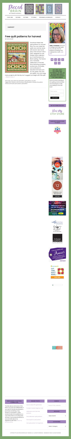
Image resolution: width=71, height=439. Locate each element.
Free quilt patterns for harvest (23, 36)
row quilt (33, 80)
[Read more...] (10, 77)
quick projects (17, 83)
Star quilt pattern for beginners (34, 423)
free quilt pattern (20, 80)
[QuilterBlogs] (57, 347)
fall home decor (20, 82)
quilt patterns (28, 80)
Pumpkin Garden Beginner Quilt (34, 408)
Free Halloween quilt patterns (34, 416)
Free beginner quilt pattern (33, 419)
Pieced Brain (35, 9)
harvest (7, 83)
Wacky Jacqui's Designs (55, 432)
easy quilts (13, 80)
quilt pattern (24, 83)
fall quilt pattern (28, 82)
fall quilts (34, 82)
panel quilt (11, 83)
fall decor (13, 82)
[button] (63, 17)
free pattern (40, 82)
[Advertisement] (57, 321)
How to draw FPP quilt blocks (34, 405)
